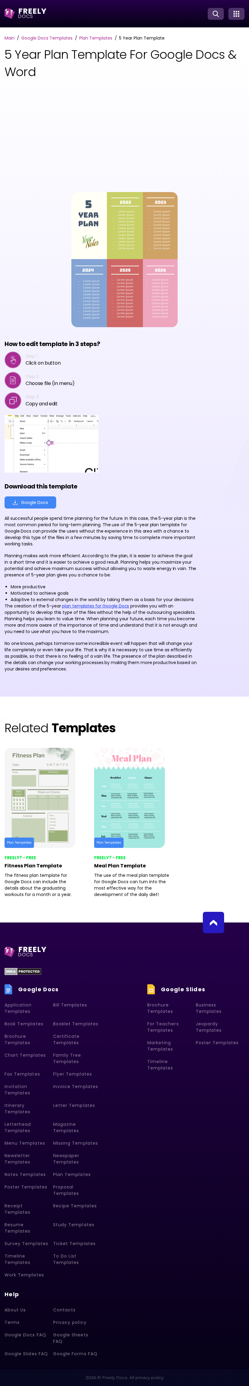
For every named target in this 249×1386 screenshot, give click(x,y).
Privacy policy (70, 1322)
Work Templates (24, 1275)
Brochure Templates (17, 1039)
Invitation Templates (17, 1089)
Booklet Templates (75, 1024)
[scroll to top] (213, 922)
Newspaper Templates (66, 1159)
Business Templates (209, 1008)
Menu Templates (25, 1143)
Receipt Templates (17, 1209)
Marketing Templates (160, 1046)
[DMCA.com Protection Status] (23, 971)
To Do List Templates (66, 1259)
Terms (12, 1322)
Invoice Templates (75, 1086)
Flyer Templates (72, 1074)
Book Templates (24, 1024)
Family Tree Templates (67, 1058)
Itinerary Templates (17, 1108)
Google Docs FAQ (25, 1335)
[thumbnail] (45, 798)
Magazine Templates (66, 1127)
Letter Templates (74, 1105)
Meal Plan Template (120, 865)
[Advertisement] (58, 137)
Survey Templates (26, 1244)
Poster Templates (26, 1187)
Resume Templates (17, 1228)
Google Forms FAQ (75, 1354)
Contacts (64, 1310)
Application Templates (18, 1008)
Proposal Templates (66, 1190)
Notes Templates (25, 1174)
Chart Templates (25, 1055)
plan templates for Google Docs (95, 606)
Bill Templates (70, 1005)
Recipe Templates (75, 1206)
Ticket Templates (74, 1244)
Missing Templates (75, 1143)
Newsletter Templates (17, 1159)
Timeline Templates (17, 1259)
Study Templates (73, 1225)
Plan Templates (19, 842)
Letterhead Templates (18, 1127)
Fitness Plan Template (33, 865)
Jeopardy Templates (209, 1027)
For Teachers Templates (163, 1027)
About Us (15, 1310)
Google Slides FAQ (26, 1354)
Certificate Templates (66, 1039)
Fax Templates (22, 1074)
